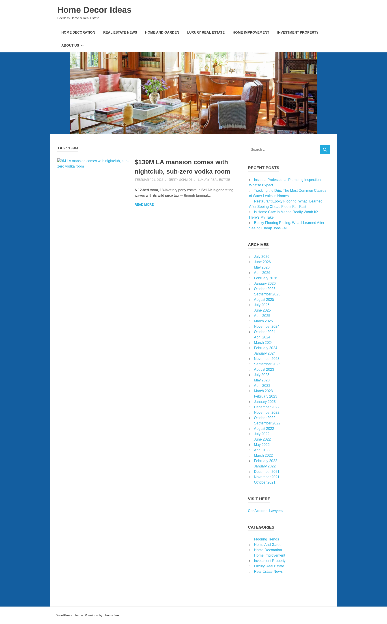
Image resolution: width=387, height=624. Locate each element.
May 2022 (262, 445)
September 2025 (267, 294)
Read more (144, 204)
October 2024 (264, 332)
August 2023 (264, 369)
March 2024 (263, 342)
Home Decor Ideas (94, 10)
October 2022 (264, 418)
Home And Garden (162, 32)
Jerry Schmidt (180, 179)
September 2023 (267, 364)
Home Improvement (251, 32)
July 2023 (261, 375)
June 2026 (262, 262)
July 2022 (261, 434)
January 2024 (265, 353)
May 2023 (262, 380)
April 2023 (262, 385)
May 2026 (262, 267)
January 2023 (265, 402)
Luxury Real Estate (206, 32)
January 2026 (265, 283)
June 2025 (262, 310)
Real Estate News (120, 32)
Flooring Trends (266, 539)
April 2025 (262, 316)
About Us (70, 45)
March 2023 (263, 391)
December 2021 (267, 471)
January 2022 (265, 466)
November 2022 (267, 412)
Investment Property (297, 32)
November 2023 (267, 359)
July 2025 (261, 305)
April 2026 (262, 273)
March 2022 (263, 455)
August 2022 (264, 428)
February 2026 (265, 278)
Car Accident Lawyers (265, 511)
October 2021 (264, 482)
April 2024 (262, 337)
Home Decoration (78, 32)
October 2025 (264, 289)
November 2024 (267, 326)
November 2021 (267, 477)
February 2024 (265, 348)
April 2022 (262, 450)
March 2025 (263, 321)
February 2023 (265, 396)
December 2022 (267, 407)
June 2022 (262, 439)
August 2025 (264, 299)
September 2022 (267, 423)
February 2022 (265, 461)
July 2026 (261, 256)
